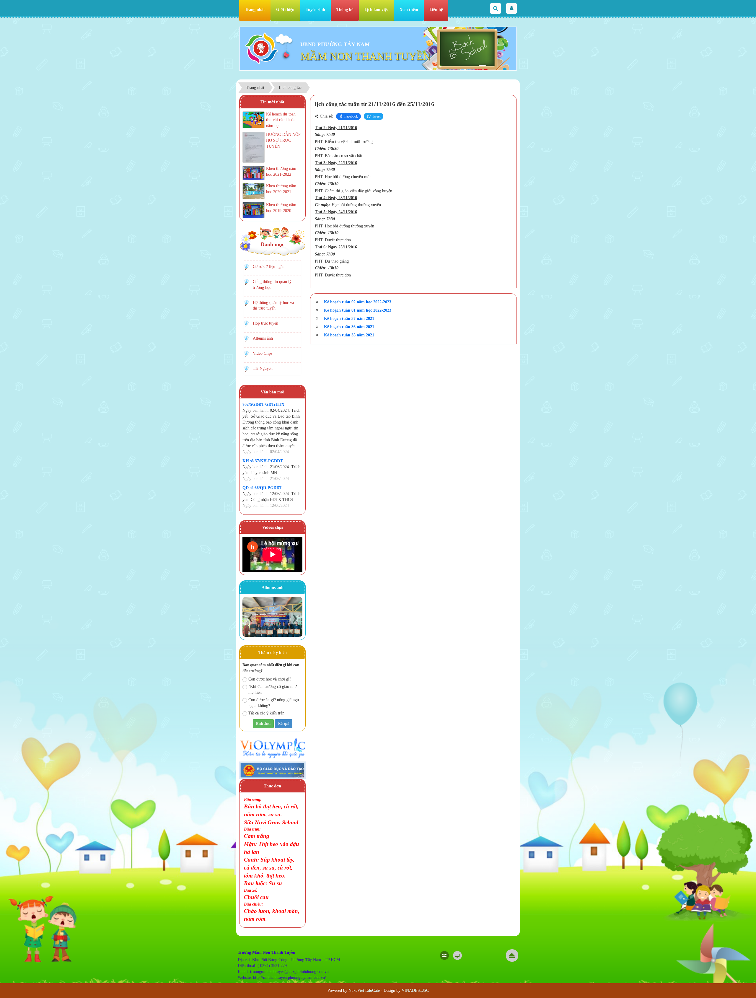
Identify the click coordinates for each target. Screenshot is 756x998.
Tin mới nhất (272, 102)
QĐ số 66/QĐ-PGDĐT (262, 488)
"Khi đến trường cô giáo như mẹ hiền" (272, 689)
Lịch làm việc (376, 9)
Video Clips (262, 353)
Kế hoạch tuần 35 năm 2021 (349, 335)
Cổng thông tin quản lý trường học (272, 284)
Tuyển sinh (315, 9)
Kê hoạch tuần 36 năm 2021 (349, 327)
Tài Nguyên (263, 368)
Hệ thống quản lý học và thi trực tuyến (273, 305)
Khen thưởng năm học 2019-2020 (281, 208)
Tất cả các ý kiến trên (266, 713)
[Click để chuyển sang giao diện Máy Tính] (457, 955)
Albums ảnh (263, 338)
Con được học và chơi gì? (269, 679)
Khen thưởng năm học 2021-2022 (281, 171)
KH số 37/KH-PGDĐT (262, 461)
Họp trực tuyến (265, 323)
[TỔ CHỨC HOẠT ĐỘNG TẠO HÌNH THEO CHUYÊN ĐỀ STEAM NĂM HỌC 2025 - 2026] (272, 617)
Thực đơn (272, 786)
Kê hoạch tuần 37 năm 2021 (349, 318)
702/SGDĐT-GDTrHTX (263, 404)
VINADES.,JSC (415, 990)
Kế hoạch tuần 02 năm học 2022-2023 (357, 302)
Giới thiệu (285, 9)
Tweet (376, 116)
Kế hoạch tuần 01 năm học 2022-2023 (357, 310)
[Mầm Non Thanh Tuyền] (261, 48)
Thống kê (344, 9)
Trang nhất (255, 9)
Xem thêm (409, 9)
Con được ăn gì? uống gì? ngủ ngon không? (273, 703)
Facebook (351, 116)
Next (295, 618)
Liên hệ (436, 9)
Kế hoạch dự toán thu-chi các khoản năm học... (281, 120)
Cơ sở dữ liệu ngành (269, 266)
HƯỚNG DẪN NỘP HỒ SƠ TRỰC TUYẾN (283, 140)
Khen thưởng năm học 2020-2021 (281, 189)
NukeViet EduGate (364, 990)
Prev (250, 618)
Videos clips (272, 527)
